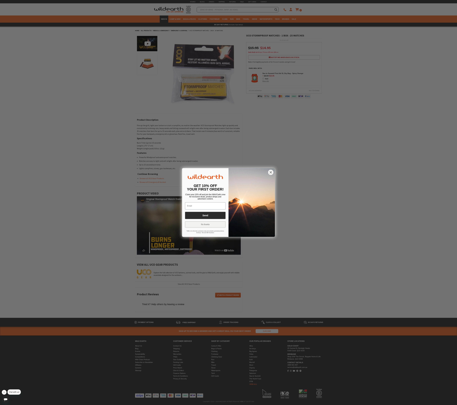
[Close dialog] (270, 172)
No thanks (205, 224)
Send (205, 215)
